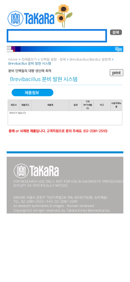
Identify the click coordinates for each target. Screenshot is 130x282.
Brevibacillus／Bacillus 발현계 (90, 59)
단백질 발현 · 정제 (53, 59)
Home (13, 59)
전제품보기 (29, 59)
